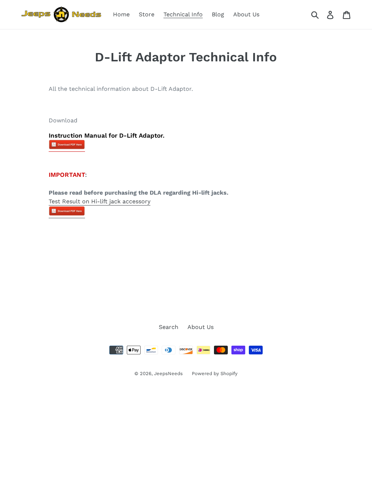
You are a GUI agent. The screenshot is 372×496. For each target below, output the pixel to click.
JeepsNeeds (168, 373)
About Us (200, 327)
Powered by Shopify (215, 373)
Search (168, 327)
